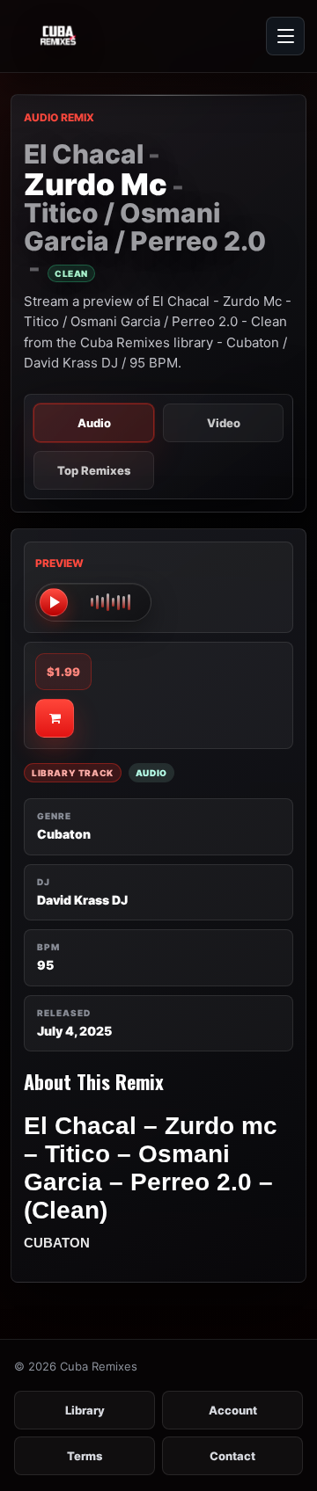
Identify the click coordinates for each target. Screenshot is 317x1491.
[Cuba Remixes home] (96, 36)
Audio (94, 423)
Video (223, 423)
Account (233, 1410)
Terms (84, 1456)
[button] (93, 602)
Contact (232, 1456)
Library (85, 1410)
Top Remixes (93, 470)
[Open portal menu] (285, 36)
